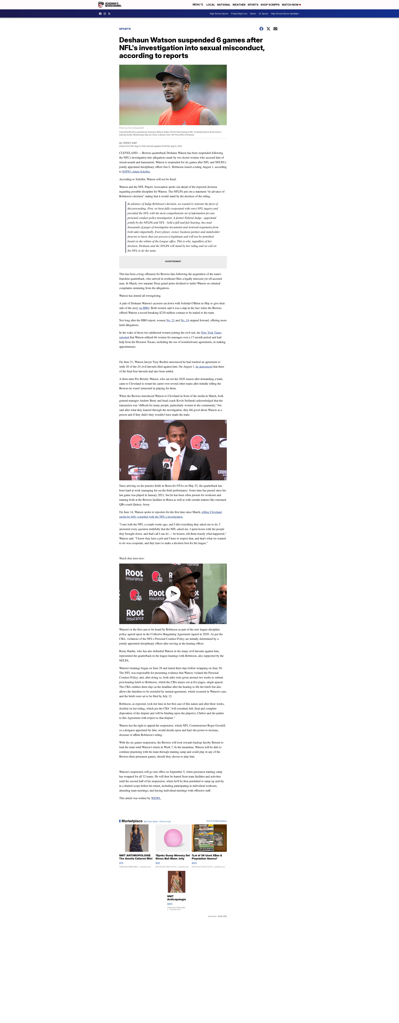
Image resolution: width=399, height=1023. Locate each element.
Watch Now (290, 4)
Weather (239, 4)
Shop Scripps (270, 4)
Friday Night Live (239, 13)
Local (210, 4)
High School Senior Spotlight (285, 13)
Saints (253, 13)
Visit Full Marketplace (216, 821)
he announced (204, 366)
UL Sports (263, 13)
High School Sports (219, 13)
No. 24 (185, 320)
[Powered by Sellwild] (222, 916)
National (223, 4)
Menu (197, 4)
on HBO (144, 308)
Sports (253, 4)
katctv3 (101, 13)
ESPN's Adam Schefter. (136, 171)
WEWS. (156, 798)
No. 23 (170, 320)
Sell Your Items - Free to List (157, 821)
